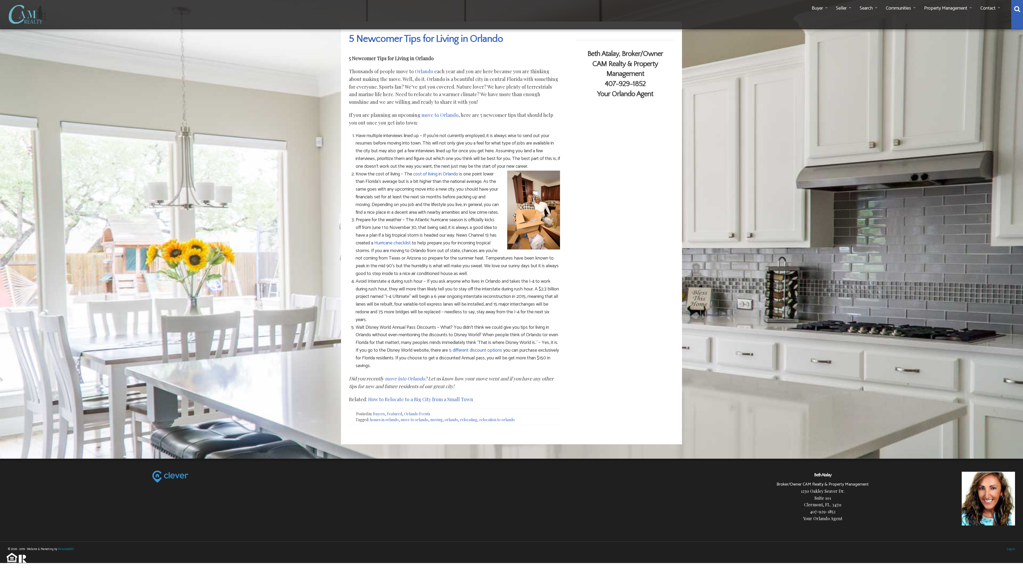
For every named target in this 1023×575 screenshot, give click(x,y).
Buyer (817, 8)
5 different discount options (475, 350)
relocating (468, 419)
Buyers (379, 413)
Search (866, 8)
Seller (841, 8)
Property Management (945, 8)
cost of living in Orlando (435, 174)
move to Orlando (439, 115)
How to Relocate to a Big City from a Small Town (420, 399)
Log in (1011, 549)
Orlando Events (417, 413)
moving (436, 419)
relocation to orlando (497, 419)
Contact (988, 8)
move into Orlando (405, 378)
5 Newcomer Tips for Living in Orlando (426, 39)
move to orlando (414, 419)
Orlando (424, 71)
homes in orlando (384, 419)
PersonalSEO (66, 549)
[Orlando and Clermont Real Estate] (28, 13)
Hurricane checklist (392, 243)
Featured (394, 413)
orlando (451, 419)
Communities (898, 8)
